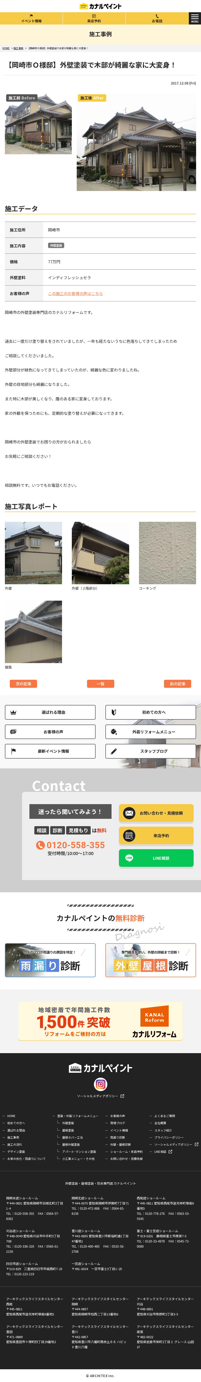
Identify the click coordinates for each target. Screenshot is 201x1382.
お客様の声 (53, 732)
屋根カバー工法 (72, 1137)
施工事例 (13, 1137)
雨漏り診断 (117, 1137)
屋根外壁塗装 (71, 1144)
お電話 (157, 20)
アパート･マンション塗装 (79, 1151)
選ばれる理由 (53, 712)
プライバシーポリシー (169, 1137)
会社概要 (160, 1123)
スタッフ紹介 (163, 1130)
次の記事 (23, 684)
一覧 (100, 684)
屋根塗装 (68, 1130)
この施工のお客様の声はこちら (75, 293)
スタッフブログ (154, 751)
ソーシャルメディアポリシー (97, 1096)
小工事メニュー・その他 (78, 1158)
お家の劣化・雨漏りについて (26, 1158)
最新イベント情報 (53, 751)
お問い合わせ (161, 813)
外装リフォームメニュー (154, 732)
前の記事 (178, 684)
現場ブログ (117, 1123)
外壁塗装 (56, 245)
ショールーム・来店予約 (126, 1151)
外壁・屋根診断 (120, 1144)
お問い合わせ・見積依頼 (126, 1158)
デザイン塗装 (16, 1151)
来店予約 (94, 20)
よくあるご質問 (164, 1116)
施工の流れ (14, 1144)
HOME (11, 1116)
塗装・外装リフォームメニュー (78, 1116)
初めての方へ (154, 712)
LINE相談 (161, 858)
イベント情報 (31, 20)
